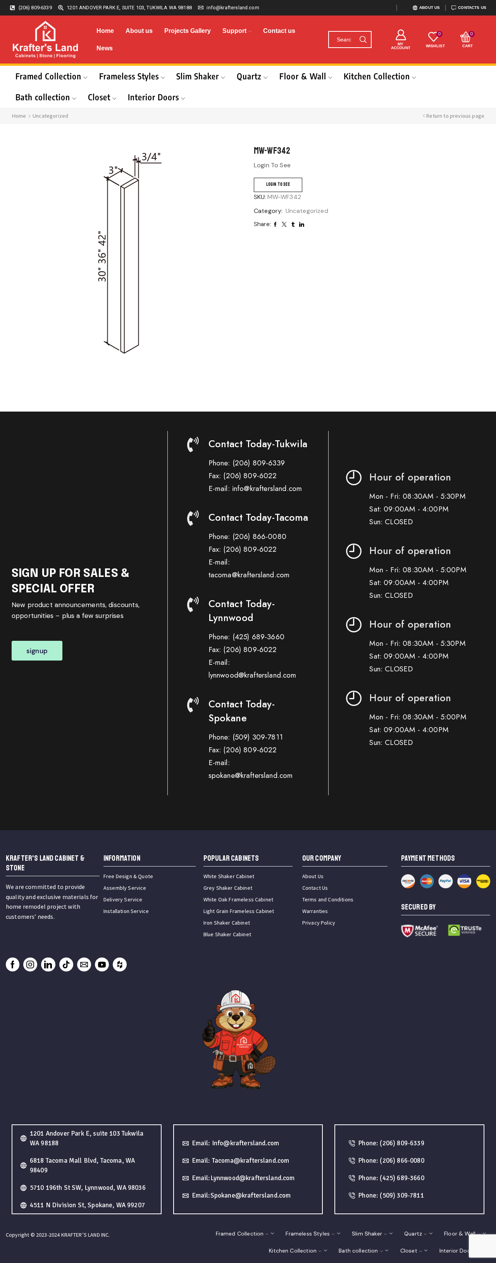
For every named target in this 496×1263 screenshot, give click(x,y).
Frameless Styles (129, 76)
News (104, 48)
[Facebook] (12, 964)
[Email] (84, 964)
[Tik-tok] (66, 964)
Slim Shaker (197, 76)
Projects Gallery (187, 30)
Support (234, 30)
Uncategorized (50, 115)
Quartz (249, 76)
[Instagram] (30, 964)
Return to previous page (455, 115)
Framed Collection (48, 76)
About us (139, 30)
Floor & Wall (302, 76)
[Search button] (363, 39)
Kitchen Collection (377, 76)
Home (105, 30)
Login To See (278, 184)
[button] (37, 651)
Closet (99, 97)
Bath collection (43, 97)
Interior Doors (153, 97)
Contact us (279, 30)
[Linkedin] (48, 964)
